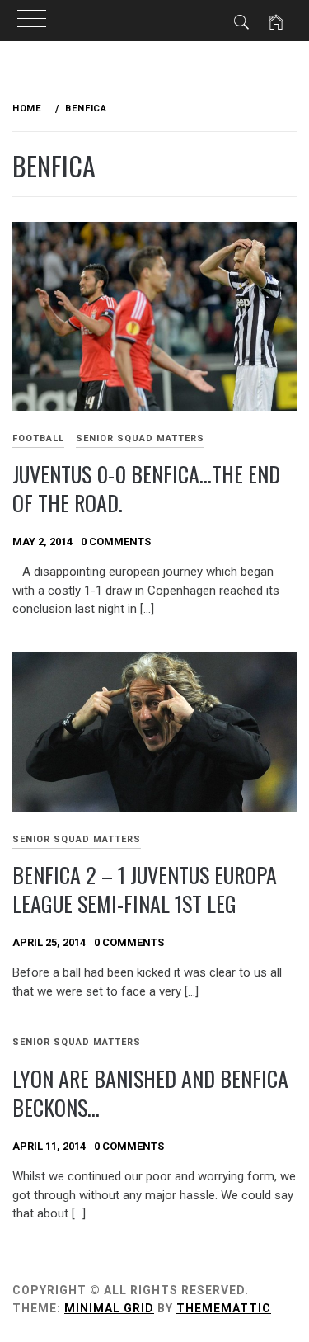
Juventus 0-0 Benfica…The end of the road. (146, 488)
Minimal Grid (109, 1308)
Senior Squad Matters (140, 438)
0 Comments (116, 541)
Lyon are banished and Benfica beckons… (150, 1092)
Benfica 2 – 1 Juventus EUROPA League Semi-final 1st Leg (144, 889)
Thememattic (223, 1308)
